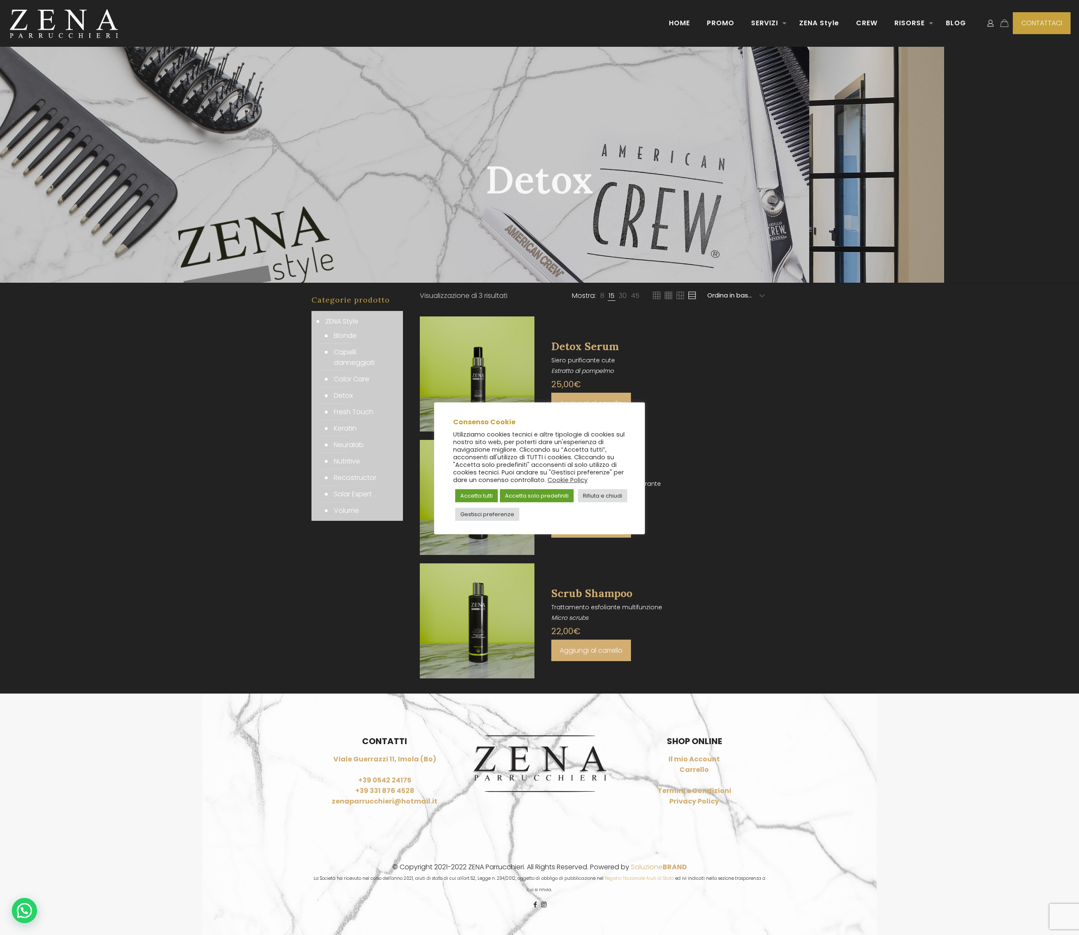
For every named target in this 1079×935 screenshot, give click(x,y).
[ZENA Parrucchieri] (63, 23)
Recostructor (355, 477)
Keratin (345, 428)
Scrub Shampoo (591, 593)
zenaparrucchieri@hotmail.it (385, 801)
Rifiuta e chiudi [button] (602, 496)
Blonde (345, 335)
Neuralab (349, 445)
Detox (343, 395)
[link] (602, 295)
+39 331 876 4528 (384, 791)
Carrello (694, 769)
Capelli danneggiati (354, 357)
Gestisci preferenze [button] (487, 514)
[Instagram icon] (544, 904)
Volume (346, 510)
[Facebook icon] (535, 904)
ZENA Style (341, 321)
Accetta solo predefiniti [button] (537, 496)
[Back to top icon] (1038, 918)
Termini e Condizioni (694, 791)
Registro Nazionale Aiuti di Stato (639, 878)
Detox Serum (585, 346)
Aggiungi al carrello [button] (591, 650)
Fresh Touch (353, 412)
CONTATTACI (1041, 23)
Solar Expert (353, 494)
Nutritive (347, 461)
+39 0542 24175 (384, 780)
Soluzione (659, 867)
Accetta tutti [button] (476, 496)
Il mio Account (694, 759)
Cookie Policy (568, 480)
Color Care (351, 379)
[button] (24, 910)
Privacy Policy (694, 801)
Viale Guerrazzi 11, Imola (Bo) (384, 759)
